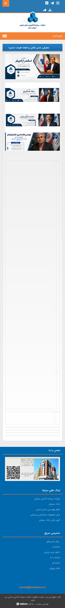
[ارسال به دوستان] (44, 10)
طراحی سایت (42, 604)
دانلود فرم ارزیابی (52, 552)
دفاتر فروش (54, 568)
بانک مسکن (54, 504)
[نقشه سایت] (50, 10)
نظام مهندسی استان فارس (48, 509)
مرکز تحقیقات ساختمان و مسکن (45, 515)
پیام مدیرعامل (52, 541)
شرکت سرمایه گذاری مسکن (47, 499)
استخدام (56, 563)
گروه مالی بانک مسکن (49, 520)
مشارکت (56, 547)
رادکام (31, 604)
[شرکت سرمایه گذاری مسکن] (32, 23)
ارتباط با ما (55, 557)
